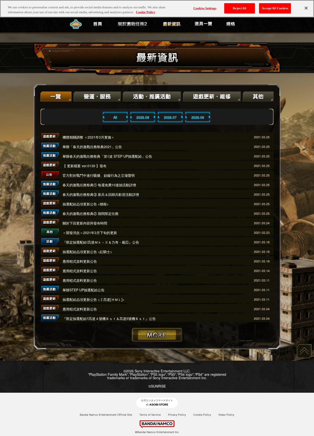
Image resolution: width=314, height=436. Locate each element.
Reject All (239, 8)
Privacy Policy (177, 414)
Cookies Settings (204, 8)
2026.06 (197, 117)
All (115, 117)
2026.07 (170, 117)
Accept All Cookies (275, 8)
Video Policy (226, 414)
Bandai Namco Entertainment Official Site (106, 414)
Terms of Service (150, 414)
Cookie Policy (202, 414)
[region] (157, 8)
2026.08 (142, 117)
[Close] (306, 8)
